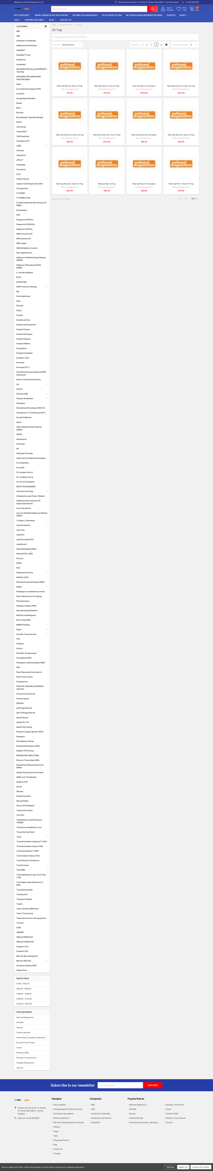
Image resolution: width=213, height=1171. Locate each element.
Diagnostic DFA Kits (24, 219)
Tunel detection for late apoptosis (31, 918)
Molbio (19, 587)
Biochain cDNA (22, 1052)
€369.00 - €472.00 (24, 998)
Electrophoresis (23, 296)
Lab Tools (20, 530)
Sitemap (56, 1153)
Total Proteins (22, 865)
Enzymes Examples (24, 353)
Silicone (19, 791)
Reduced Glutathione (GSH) (28, 746)
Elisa (18, 301)
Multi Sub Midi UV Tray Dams (144, 86)
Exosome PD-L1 (22, 367)
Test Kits (20, 815)
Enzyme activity (23, 320)
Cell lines (20, 150)
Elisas (19, 310)
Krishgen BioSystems (25, 1062)
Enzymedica (21, 348)
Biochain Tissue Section (26, 1057)
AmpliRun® (20, 50)
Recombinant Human (25, 741)
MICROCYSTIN (22, 577)
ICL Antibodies (22, 463)
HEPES (19, 434)
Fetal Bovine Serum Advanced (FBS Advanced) (31, 373)
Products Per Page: (180, 44)
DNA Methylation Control (27, 248)
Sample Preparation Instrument (30, 772)
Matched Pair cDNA (24, 553)
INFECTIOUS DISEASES (26, 486)
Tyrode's (20, 923)
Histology (20, 444)
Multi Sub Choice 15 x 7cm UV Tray (106, 135)
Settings (170, 1167)
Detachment (21, 210)
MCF (18, 568)
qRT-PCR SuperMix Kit (25, 713)
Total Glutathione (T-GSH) (27, 851)
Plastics (171, 15)
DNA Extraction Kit (24, 234)
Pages (182, 15)
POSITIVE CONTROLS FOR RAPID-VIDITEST (30, 687)
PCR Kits (20, 644)
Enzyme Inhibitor (23, 343)
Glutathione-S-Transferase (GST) (30, 413)
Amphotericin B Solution (26, 45)
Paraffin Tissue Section (26, 634)
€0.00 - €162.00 (22, 983)
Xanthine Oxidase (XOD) (26, 965)
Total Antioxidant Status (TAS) (29, 846)
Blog (51, 20)
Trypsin (19, 904)
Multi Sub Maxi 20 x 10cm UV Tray (181, 135)
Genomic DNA (22, 394)
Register (170, 10)
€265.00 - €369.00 (24, 993)
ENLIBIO (19, 1022)
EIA (17, 291)
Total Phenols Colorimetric (27, 860)
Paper (19, 629)
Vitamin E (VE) (22, 951)
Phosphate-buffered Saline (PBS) (30, 662)
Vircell (18, 1047)
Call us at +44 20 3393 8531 (28, 1118)
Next (193, 198)
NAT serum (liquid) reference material (144, 15)
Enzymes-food (22, 358)
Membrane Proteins (24, 572)
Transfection (22, 894)
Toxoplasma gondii (24, 890)
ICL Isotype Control (24, 472)
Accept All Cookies (200, 1167)
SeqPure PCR (21, 782)
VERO (18, 927)
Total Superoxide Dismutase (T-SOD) (30, 883)
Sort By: (56, 44)
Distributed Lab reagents (85, 15)
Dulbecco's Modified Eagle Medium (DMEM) (31, 258)
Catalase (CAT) (23, 141)
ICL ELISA (20, 467)
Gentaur (19, 1027)
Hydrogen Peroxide (24, 453)
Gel (17, 384)
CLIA (18, 174)
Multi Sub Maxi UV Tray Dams (144, 184)
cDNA (18, 146)
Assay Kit (20, 93)
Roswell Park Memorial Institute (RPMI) (30, 766)
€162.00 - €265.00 (23, 988)
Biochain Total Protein (25, 1042)
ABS (18, 36)
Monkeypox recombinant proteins (30, 591)
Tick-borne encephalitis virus (28, 827)
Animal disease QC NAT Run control (51, 15)
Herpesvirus (21, 439)
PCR (18, 639)
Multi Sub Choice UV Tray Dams (144, 135)
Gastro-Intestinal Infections (28, 379)
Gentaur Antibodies (24, 398)
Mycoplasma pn (22, 601)
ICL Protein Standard (25, 482)
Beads (19, 103)
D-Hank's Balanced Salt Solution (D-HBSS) (31, 204)
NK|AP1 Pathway (23, 625)
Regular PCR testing (25, 750)
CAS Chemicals (22, 136)
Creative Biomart (23, 1032)
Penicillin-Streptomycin (26, 653)
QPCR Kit (20, 703)
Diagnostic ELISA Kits (25, 224)
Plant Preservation (24, 677)
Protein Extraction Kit (25, 694)
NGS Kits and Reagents (26, 615)
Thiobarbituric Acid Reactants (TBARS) (29, 821)
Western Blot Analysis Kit (27, 956)
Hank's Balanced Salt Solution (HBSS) (29, 428)
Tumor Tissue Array (24, 913)
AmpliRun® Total (23, 55)
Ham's (18, 422)
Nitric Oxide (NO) (23, 620)
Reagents (20, 736)
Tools (18, 837)
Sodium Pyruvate (23, 796)
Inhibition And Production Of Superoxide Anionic (28, 502)
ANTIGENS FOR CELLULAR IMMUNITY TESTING (31, 70)
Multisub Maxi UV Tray (107, 184)
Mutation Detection (112, 15)
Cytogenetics (22, 188)
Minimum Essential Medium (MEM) (30, 582)
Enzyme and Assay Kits (26, 324)
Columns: (135, 44)
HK (17, 448)
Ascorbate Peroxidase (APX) (28, 89)
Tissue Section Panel (25, 832)
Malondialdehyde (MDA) (26, 549)
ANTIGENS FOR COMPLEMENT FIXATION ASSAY (28, 77)
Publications (21, 970)
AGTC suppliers (21, 15)
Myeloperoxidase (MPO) (26, 606)
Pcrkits (19, 648)
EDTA (18, 277)
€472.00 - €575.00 (24, 1004)
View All (19, 1068)
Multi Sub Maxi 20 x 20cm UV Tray (69, 184)
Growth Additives (23, 417)
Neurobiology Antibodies (26, 610)
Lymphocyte (21, 544)
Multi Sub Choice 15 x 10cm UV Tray (181, 86)
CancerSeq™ (21, 131)
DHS (18, 215)
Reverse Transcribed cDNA (27, 760)
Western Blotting (23, 961)
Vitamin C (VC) (22, 946)
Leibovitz (20, 535)
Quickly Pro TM (22, 722)
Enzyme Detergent (24, 334)
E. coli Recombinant (24, 272)
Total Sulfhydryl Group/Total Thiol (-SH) (31, 876)
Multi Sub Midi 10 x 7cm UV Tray (106, 86)
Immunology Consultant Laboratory (30, 1037)
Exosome (20, 362)
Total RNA (20, 870)
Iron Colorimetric (23, 508)
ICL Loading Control (24, 477)
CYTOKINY (20, 193)
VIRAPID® (20, 932)
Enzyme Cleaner (23, 329)
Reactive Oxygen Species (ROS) (29, 732)
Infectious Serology (24, 491)
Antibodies (21, 64)
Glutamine (20, 403)
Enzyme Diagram (23, 339)
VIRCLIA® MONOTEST (25, 942)
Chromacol (21, 169)
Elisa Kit (19, 305)
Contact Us (65, 20)
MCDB (18, 563)
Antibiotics (21, 59)
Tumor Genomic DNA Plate (27, 909)
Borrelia (19, 112)
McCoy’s (19, 558)
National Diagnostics (25, 1017)
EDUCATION (21, 282)
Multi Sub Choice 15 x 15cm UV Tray (70, 135)
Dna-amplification (24, 253)
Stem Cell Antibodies (25, 805)
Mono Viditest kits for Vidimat (29, 596)
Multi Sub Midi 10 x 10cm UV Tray (70, 86)
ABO (18, 31)
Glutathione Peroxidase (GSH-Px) (30, 408)
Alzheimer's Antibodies (26, 41)
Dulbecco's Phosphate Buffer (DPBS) (28, 266)
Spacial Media (22, 801)
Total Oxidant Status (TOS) (28, 856)
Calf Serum (21, 127)
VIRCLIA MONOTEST (24, 937)
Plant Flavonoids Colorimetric (29, 672)
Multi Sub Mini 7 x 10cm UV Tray (181, 184)
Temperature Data (24, 810)
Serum (19, 786)
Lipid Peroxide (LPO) (25, 539)
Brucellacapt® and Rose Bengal (29, 117)
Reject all (183, 1167)
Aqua (18, 84)
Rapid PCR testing (24, 727)
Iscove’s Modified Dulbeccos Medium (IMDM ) (31, 514)
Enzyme (19, 315)
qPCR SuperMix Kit (24, 708)
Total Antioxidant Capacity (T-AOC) (31, 841)
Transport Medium (24, 899)
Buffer (19, 122)
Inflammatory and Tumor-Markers (30, 496)
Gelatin (19, 389)
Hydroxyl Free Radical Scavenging (30, 458)
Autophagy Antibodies (26, 98)
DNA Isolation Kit (23, 238)
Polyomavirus (22, 681)
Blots (18, 108)
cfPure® (19, 160)
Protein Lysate (22, 698)
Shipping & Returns (34, 20)
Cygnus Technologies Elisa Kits (29, 184)
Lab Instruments (23, 525)
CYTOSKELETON (23, 198)
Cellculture (21, 155)
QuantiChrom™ (22, 717)
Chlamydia (20, 165)
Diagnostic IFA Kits (24, 229)
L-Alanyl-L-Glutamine (25, 520)
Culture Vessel (22, 179)
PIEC (18, 667)
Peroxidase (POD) (23, 658)
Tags (16, 20)
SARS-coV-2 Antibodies (26, 777)
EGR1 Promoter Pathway (26, 287)
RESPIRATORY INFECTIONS (27, 755)
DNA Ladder (21, 243)
